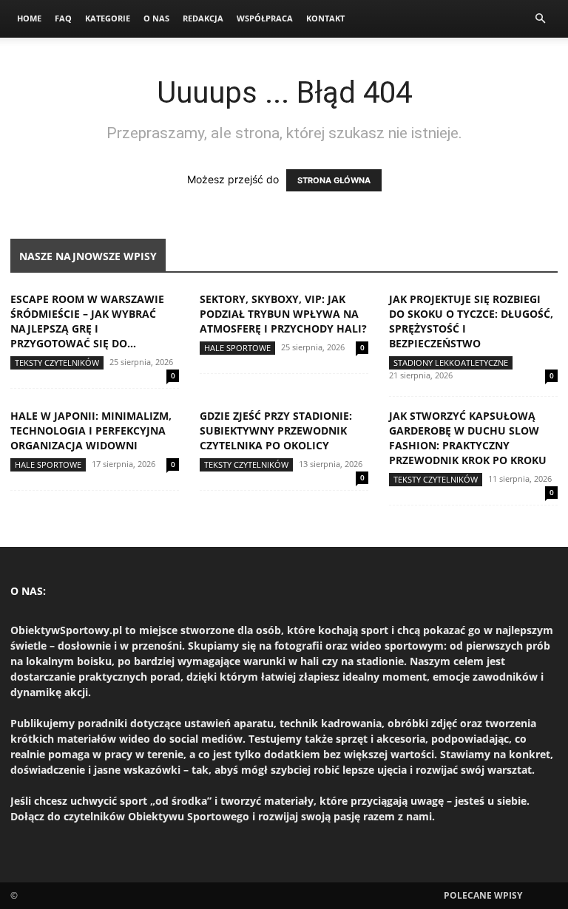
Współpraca (265, 18)
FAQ (63, 18)
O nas (156, 18)
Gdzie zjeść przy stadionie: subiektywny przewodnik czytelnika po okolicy (276, 430)
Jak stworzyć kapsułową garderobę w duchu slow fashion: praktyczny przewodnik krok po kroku (468, 438)
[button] (540, 19)
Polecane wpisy (483, 895)
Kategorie (107, 18)
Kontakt (325, 18)
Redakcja (203, 18)
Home (29, 18)
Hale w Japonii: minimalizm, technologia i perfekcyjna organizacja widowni (91, 430)
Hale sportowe (237, 347)
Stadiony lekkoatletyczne (450, 362)
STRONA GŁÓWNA (334, 180)
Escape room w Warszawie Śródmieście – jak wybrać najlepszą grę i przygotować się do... (87, 321)
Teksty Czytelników (57, 362)
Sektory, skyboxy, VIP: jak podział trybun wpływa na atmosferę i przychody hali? (283, 314)
